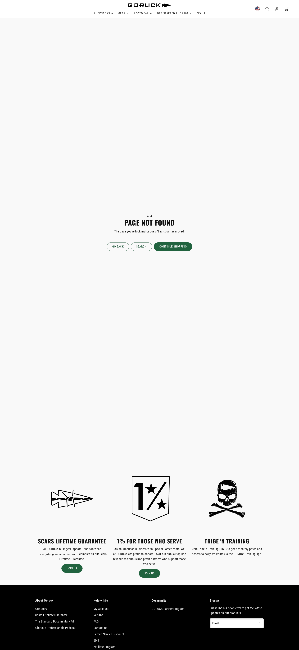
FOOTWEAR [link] (141, 13)
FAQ (96, 621)
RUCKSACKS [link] (102, 13)
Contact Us (100, 628)
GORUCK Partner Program (168, 609)
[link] (257, 8)
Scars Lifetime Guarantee (51, 615)
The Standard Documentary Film (55, 621)
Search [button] (141, 246)
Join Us (72, 568)
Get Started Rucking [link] (172, 13)
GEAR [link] (121, 13)
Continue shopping (173, 246)
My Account (101, 609)
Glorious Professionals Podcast (55, 628)
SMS (96, 640)
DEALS (201, 13)
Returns (98, 615)
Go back (118, 246)
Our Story (41, 609)
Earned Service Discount (108, 634)
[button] (12, 9)
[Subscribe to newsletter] (260, 623)
